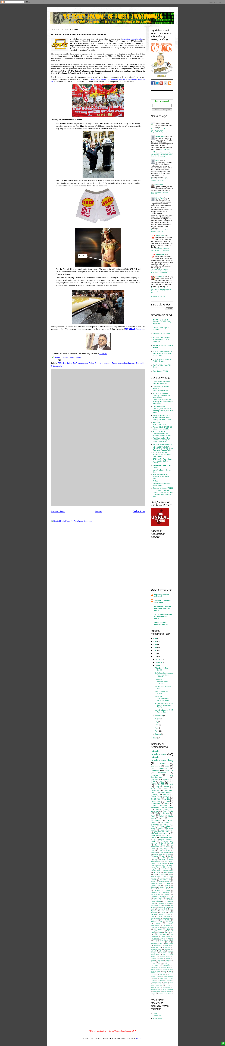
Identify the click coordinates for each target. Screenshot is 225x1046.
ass (166, 819)
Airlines (153, 881)
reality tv (154, 880)
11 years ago (165, 250)
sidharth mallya (166, 991)
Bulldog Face (164, 887)
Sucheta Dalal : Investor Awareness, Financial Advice (162, 608)
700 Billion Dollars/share (135, 329)
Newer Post (58, 511)
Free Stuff (154, 920)
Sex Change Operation (158, 900)
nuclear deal (162, 909)
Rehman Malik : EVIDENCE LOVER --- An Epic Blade (162, 428)
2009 (155, 653)
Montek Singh (157, 854)
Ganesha (154, 852)
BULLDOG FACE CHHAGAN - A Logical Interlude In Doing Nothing (162, 433)
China (168, 835)
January (158, 734)
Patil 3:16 (167, 824)
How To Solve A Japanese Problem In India (162, 360)
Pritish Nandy (158, 898)
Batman (167, 885)
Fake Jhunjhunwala (162, 776)
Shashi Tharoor (156, 976)
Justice (155, 481)
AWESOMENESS (165, 880)
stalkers (153, 993)
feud (165, 876)
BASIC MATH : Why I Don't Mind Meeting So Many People (162, 461)
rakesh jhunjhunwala (126, 363)
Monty (169, 865)
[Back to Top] (223, 1043)
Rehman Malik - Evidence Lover (162, 870)
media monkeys (159, 768)
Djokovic (161, 962)
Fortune (153, 837)
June (157, 725)
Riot (137, 363)
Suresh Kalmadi (167, 843)
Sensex (166, 794)
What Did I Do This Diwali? (161, 669)
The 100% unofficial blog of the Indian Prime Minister (163, 616)
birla (169, 942)
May (156, 728)
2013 (155, 641)
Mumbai (166, 787)
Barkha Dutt (155, 885)
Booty (153, 916)
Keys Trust (159, 198)
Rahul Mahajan (160, 934)
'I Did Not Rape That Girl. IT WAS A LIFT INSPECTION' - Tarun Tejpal (162, 353)
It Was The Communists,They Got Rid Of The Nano (163, 698)
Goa (169, 962)
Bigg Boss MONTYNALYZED (159, 423)
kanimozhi (161, 907)
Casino (168, 958)
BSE (75, 363)
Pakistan (168, 854)
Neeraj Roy (155, 867)
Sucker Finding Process (160, 796)
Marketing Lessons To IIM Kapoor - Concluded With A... (164, 705)
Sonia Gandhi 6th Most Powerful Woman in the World (161, 476)
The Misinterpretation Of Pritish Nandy (161, 484)
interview (167, 949)
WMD (169, 903)
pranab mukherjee (167, 989)
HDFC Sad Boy (165, 920)
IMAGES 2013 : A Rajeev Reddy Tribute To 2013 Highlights (161, 339)
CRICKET (169, 770)
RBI (169, 974)
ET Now (157, 891)
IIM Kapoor (165, 822)
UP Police (161, 903)
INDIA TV (154, 922)
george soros (157, 945)
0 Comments (56, 366)
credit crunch (155, 876)
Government (155, 804)
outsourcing (166, 987)
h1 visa (168, 985)
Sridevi (155, 978)
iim (169, 856)
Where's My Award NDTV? (161, 692)
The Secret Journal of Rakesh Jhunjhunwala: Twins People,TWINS (160, 130)
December (159, 659)
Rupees (167, 898)
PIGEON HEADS (159, 406)
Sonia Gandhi (168, 811)
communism (83, 363)
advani (165, 905)
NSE (168, 929)
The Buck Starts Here (160, 391)
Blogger (138, 1038)
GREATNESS (155, 894)
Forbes (167, 802)
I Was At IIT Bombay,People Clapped (161, 681)
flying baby (166, 813)
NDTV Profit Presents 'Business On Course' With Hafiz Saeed (162, 454)
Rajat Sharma (165, 869)
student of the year (164, 993)
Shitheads (154, 779)
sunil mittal (165, 911)
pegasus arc (165, 953)
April (157, 731)
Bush (161, 958)
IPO (161, 922)
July (156, 722)
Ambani (166, 779)
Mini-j (157, 787)
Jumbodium (159, 236)
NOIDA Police (156, 824)
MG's (157, 160)
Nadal (164, 971)
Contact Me (157, 1016)
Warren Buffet (155, 905)
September (159, 716)
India (167, 766)
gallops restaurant (156, 985)
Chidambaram (164, 792)
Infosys (167, 894)
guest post (167, 945)
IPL (155, 839)
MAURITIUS (166, 965)
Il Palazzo (163, 863)
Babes (168, 883)
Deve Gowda (156, 802)
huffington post (156, 949)
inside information (166, 830)
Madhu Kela (154, 967)
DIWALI (168, 960)
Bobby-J (153, 863)
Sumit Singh (159, 277)
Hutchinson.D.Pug (166, 837)
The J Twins (159, 845)
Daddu (153, 962)
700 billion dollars (65, 363)
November (159, 662)
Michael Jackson (167, 927)
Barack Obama (162, 809)
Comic (153, 849)
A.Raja (155, 859)
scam (165, 789)
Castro (153, 960)
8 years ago (160, 231)
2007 (155, 738)
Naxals (159, 932)
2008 (155, 657)
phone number (155, 989)
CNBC (153, 781)
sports (153, 815)
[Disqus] (98, 403)
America (161, 817)
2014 (155, 638)
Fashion (167, 891)
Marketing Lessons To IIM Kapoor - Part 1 (164, 711)
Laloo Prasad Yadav (166, 852)
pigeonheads (155, 820)
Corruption (155, 766)
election (160, 828)
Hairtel (153, 964)
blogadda (154, 943)
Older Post (139, 511)
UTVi (155, 940)
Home (98, 511)
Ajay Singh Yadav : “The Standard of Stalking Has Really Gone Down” (161, 440)
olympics (154, 858)
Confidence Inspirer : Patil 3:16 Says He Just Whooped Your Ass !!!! (163, 402)
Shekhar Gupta (168, 976)
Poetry (161, 839)
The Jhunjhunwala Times (164, 785)
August (157, 719)
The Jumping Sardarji (158, 938)
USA (156, 813)
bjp (161, 781)
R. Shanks (159, 185)
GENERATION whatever (160, 892)
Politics (162, 763)
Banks (169, 914)
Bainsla (161, 914)
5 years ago (161, 156)
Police (153, 817)
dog (166, 943)
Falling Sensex (95, 363)
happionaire (154, 947)
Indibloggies (167, 964)
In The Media (157, 1018)
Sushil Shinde (165, 936)
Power (114, 363)
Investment (106, 363)
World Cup (162, 874)
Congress (155, 770)
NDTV (153, 789)
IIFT (159, 964)
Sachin (153, 826)
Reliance (154, 794)
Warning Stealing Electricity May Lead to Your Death (162, 416)
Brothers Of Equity (164, 916)
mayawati (154, 807)
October (158, 665)
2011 (155, 647)
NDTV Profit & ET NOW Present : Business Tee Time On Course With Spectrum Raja (163, 493)
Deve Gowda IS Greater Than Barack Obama (161, 382)
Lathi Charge (155, 927)
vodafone (154, 912)
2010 (155, 650)
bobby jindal (158, 984)
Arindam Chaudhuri (164, 881)
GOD (168, 850)
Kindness (167, 925)
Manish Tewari (155, 969)
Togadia (170, 938)
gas (163, 856)
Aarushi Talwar (165, 956)
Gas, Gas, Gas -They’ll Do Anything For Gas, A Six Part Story (163, 411)
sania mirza (156, 991)
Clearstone (160, 960)
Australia (168, 861)
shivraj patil (155, 954)
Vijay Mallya (165, 826)
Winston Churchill (156, 982)
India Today (169, 922)
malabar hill (155, 987)
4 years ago (164, 132)
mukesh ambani (165, 878)
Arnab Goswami (156, 883)
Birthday (153, 958)
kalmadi (153, 951)
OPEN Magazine (157, 973)
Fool (160, 850)
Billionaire (154, 887)
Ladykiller (154, 896)
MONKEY (163, 896)
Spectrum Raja (168, 872)
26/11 (171, 858)
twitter (167, 800)
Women (153, 783)
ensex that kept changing (132, 39)
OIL (170, 971)
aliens (171, 982)
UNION (169, 980)
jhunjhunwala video (162, 832)
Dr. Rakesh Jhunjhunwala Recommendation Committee (164, 675)
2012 (155, 644)
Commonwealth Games (165, 889)
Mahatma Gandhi (166, 967)
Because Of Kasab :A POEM (163, 488)
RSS (171, 932)
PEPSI (171, 896)
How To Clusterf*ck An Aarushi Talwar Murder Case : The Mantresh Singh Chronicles (162, 154)
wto (152, 995)
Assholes (167, 847)
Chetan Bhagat (155, 918)
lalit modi (162, 951)
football (168, 984)
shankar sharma (167, 807)
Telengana (160, 980)
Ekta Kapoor (167, 918)
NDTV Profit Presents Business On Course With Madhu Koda (162, 395)
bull (170, 874)
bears (153, 828)
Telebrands (154, 856)
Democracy (155, 790)
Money (166, 804)
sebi (142, 363)
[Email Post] (59, 360)
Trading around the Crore (162, 420)
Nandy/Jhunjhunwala (157, 931)
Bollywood (162, 773)
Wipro (165, 982)
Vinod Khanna (164, 940)
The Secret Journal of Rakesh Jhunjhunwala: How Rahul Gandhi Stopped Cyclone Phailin (161, 289)
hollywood (166, 947)
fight (171, 943)
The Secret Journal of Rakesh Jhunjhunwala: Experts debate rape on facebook (161, 271)
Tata (154, 874)
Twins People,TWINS (160, 371)
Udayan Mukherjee (159, 806)
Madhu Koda (160, 865)
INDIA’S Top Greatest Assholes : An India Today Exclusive (162, 322)
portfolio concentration (159, 834)
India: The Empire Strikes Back (160, 192)
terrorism (154, 775)
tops (164, 954)
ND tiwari (157, 929)
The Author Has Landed (161, 334)
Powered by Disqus (158, 296)
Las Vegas (154, 965)
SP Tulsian (156, 872)
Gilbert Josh (159, 136)
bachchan (161, 942)
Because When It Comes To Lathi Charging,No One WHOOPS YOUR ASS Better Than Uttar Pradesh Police (163, 447)
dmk (161, 943)
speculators (163, 858)
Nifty (166, 932)
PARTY (162, 974)
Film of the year (165, 815)
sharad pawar (156, 800)
